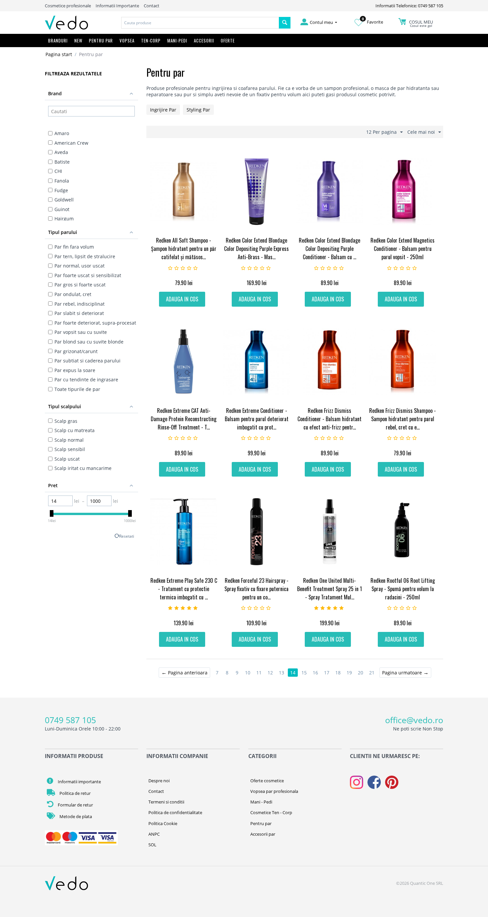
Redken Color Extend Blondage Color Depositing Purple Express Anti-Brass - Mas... (256, 248)
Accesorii (204, 40)
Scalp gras (65, 421)
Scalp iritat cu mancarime (83, 468)
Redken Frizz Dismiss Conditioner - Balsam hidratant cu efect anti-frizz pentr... (329, 419)
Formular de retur (75, 805)
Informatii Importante (117, 6)
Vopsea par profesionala (274, 791)
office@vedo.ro (414, 720)
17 (326, 672)
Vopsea (127, 40)
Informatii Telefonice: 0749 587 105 (409, 6)
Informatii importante (79, 782)
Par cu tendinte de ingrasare (86, 379)
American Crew (71, 143)
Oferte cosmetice (267, 781)
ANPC (154, 834)
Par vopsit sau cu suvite (80, 332)
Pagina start (58, 54)
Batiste (62, 162)
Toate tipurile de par (77, 389)
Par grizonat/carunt (76, 351)
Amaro (61, 133)
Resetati (126, 536)
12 (270, 672)
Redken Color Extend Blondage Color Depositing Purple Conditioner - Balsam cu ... (329, 248)
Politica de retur (74, 793)
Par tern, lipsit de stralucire (84, 256)
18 (338, 672)
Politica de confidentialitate (175, 812)
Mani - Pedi (261, 802)
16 (315, 672)
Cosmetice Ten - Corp (271, 812)
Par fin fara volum (74, 247)
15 (304, 672)
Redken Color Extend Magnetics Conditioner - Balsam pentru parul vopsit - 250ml (402, 248)
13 (281, 672)
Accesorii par (262, 834)
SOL (152, 845)
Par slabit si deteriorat (79, 313)
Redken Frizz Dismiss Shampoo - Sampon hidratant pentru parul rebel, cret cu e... (402, 419)
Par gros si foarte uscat (80, 284)
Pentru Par (101, 40)
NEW (78, 40)
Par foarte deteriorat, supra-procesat (95, 323)
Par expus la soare (74, 370)
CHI (58, 171)
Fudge (61, 190)
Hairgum (64, 218)
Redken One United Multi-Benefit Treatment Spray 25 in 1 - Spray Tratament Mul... (329, 588)
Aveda (61, 152)
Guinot (61, 209)
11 (259, 672)
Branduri (58, 40)
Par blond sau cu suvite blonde (88, 342)
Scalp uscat (67, 459)
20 (360, 672)
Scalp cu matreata (74, 430)
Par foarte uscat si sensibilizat (87, 275)
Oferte (228, 40)
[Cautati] (284, 23)
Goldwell (64, 199)
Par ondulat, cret (72, 294)
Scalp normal (69, 440)
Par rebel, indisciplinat (79, 304)
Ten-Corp (151, 40)
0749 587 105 (70, 720)
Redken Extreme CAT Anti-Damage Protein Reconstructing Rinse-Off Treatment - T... (183, 419)
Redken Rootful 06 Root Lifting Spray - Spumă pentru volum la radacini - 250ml (402, 588)
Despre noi (159, 781)
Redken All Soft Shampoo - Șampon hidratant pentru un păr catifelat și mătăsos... (183, 248)
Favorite (372, 22)
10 (247, 672)
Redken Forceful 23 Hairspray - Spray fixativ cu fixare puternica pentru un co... (256, 588)
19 (349, 672)
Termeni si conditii (166, 802)
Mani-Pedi (177, 40)
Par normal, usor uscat (79, 266)
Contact (151, 6)
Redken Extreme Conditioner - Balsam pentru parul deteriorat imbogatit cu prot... (256, 419)
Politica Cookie (162, 823)
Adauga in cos (182, 299)
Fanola (61, 181)
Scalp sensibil (69, 449)
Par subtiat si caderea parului (87, 360)
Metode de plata (75, 816)
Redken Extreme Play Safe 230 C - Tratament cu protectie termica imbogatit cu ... (183, 588)
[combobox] (200, 23)
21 (371, 672)
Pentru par (261, 823)
